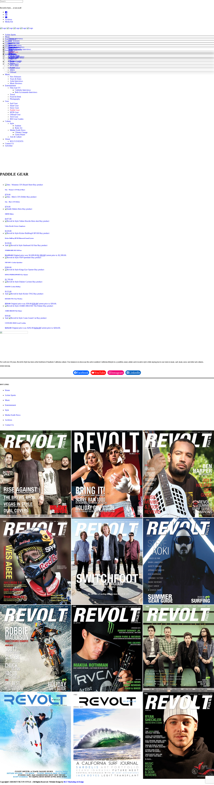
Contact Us (9, 425)
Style (7, 410)
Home (7, 390)
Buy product (38, 185)
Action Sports (10, 395)
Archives (8, 19)
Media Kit (9, 22)
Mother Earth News (12, 415)
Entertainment (10, 405)
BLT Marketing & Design (74, 782)
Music (7, 400)
